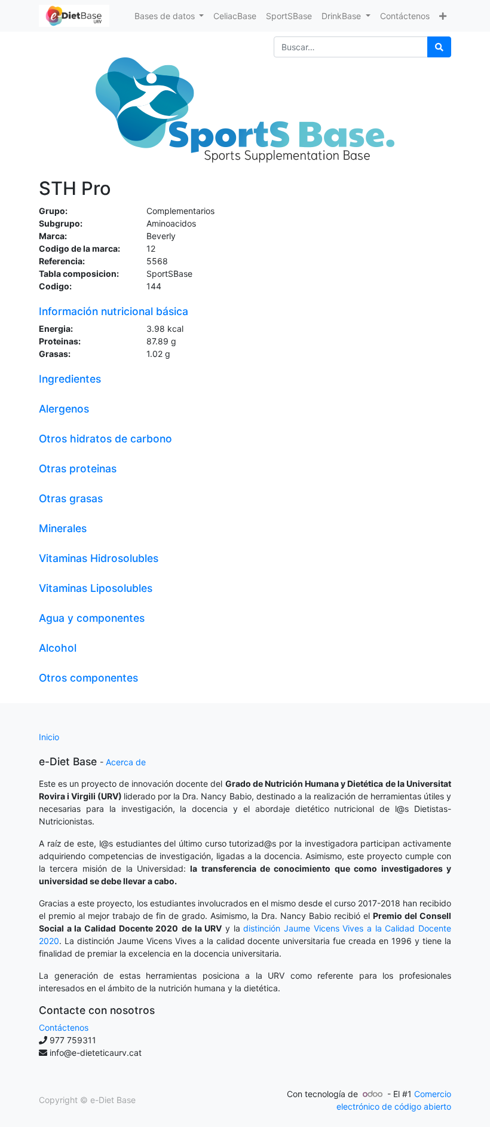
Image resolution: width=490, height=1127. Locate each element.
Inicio (49, 737)
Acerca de (126, 762)
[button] (442, 16)
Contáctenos (63, 1027)
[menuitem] (235, 16)
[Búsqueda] (439, 46)
